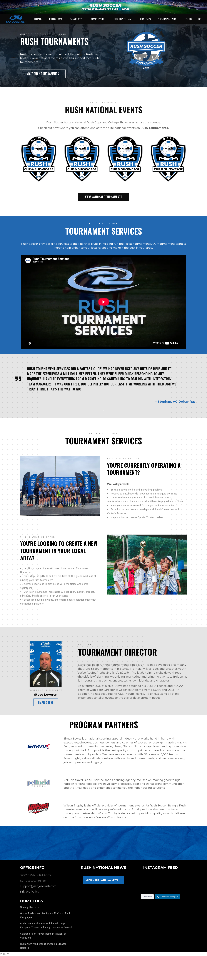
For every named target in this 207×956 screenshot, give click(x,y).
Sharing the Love (29, 907)
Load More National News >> (103, 880)
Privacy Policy (29, 891)
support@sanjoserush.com (38, 886)
